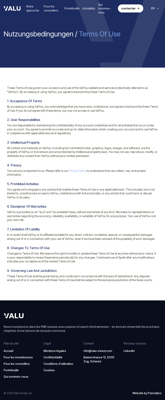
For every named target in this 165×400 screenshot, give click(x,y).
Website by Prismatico (147, 393)
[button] (155, 8)
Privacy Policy (77, 170)
